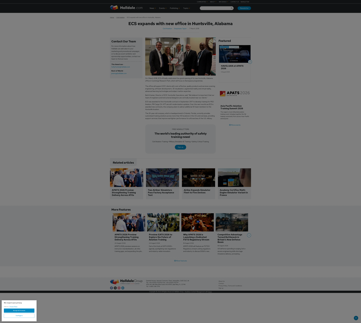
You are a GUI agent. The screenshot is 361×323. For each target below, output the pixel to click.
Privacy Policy (13, 306)
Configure (19, 315)
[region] (19, 310)
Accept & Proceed (19, 310)
